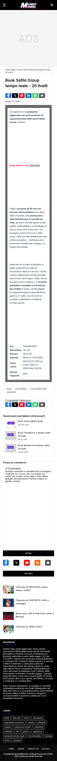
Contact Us (33, 749)
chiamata (41, 722)
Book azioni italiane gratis (30, 421)
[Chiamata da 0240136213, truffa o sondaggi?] (8, 603)
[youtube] (27, 563)
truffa (7, 740)
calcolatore (37, 718)
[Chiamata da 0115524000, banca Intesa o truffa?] (8, 590)
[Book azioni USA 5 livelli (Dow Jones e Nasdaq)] (8, 616)
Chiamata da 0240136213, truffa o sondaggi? (32, 602)
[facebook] (6, 563)
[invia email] (42, 95)
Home (11, 749)
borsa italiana (21, 389)
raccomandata (34, 736)
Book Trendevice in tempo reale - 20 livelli (35, 434)
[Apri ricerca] (52, 5)
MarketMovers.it (22, 754)
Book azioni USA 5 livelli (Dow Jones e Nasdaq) (35, 615)
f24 (17, 731)
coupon (8, 727)
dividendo (39, 727)
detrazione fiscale (23, 727)
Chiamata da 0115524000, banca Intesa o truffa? (32, 589)
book (19, 70)
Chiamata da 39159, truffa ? (29, 626)
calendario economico (14, 722)
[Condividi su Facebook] (8, 95)
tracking (48, 736)
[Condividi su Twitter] (15, 95)
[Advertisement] (28, 38)
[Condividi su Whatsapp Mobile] (35, 95)
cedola (31, 722)
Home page (10, 70)
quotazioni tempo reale (15, 736)
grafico (26, 731)
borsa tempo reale (39, 389)
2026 (7, 718)
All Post (46, 749)
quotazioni (11, 392)
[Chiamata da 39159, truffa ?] (8, 629)
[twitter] (16, 563)
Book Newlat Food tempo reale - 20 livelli (34, 447)
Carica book (35, 165)
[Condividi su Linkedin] (28, 95)
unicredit (17, 740)
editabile (8, 731)
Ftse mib (16, 718)
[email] (48, 563)
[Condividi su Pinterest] (22, 95)
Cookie (21, 749)
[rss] (37, 563)
